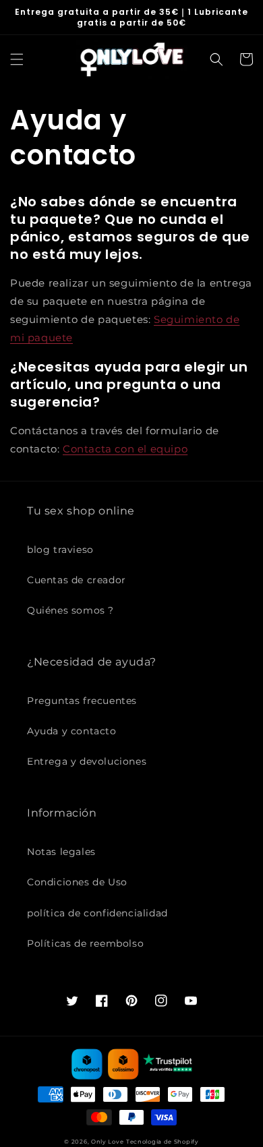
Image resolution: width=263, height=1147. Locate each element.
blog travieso (60, 549)
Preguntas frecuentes (82, 701)
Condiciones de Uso (77, 882)
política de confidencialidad (97, 913)
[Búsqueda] (216, 59)
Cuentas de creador (76, 580)
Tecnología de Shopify (162, 1141)
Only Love (107, 1141)
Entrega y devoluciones (86, 761)
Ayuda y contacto (72, 731)
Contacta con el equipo (125, 448)
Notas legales (61, 852)
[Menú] (17, 59)
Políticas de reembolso (85, 943)
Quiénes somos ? (70, 610)
